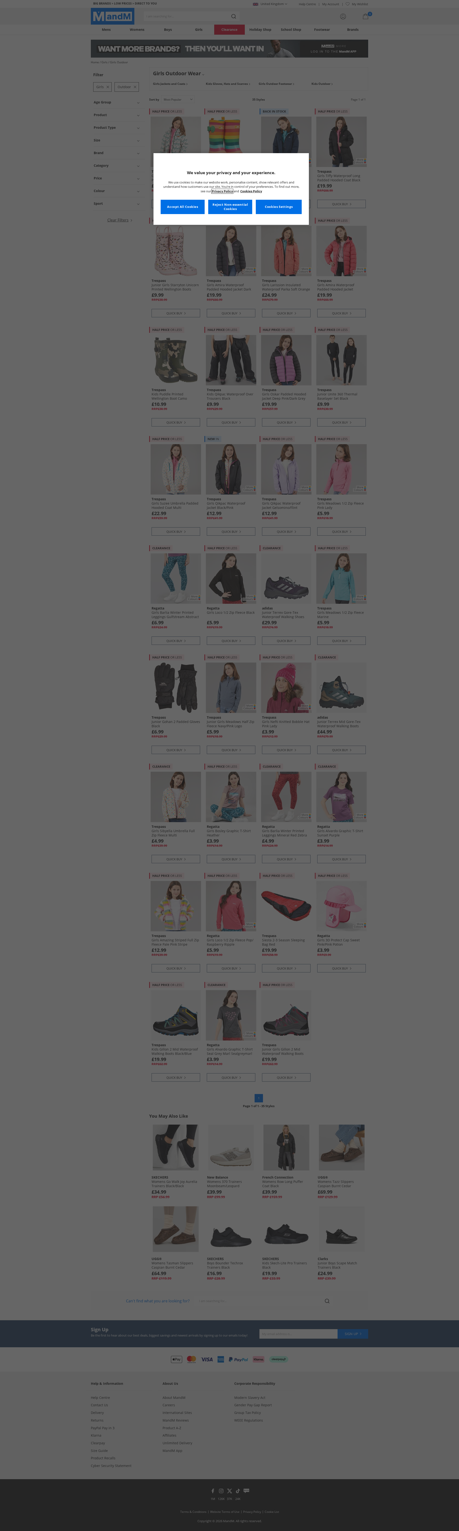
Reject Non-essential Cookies (230, 207)
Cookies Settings (279, 207)
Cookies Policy (251, 191)
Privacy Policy (222, 191)
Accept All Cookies (182, 207)
